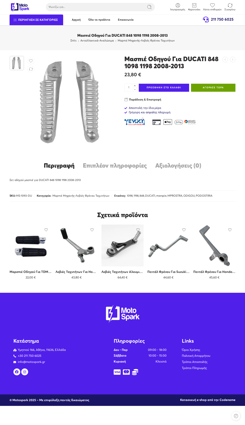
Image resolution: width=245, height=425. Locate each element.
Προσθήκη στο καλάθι (164, 88)
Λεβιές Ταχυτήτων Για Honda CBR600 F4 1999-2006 (77, 272)
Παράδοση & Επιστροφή (144, 99)
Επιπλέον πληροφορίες (115, 166)
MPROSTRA (174, 196)
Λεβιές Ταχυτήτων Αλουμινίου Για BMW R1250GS (122, 272)
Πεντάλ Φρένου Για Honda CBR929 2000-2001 (214, 272)
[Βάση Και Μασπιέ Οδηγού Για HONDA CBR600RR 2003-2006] (225, 59)
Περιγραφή (59, 166)
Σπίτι (73, 40)
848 (142, 196)
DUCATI (150, 196)
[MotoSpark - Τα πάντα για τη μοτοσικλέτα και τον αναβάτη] (20, 7)
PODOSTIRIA (204, 196)
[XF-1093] (17, 63)
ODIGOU (189, 196)
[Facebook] (16, 371)
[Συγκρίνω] (31, 69)
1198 (136, 196)
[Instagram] (24, 371)
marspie (161, 196)
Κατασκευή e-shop (193, 399)
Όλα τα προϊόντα (99, 20)
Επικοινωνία (126, 20)
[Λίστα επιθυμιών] (31, 61)
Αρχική (76, 20)
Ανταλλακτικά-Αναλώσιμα (97, 40)
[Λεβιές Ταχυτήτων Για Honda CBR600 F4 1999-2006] (77, 246)
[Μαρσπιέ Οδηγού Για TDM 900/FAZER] (31, 246)
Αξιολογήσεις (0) (178, 166)
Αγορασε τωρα (213, 88)
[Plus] (135, 86)
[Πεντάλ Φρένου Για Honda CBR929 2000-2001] (214, 246)
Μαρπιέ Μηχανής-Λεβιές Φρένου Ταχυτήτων (146, 40)
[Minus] (135, 90)
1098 (130, 196)
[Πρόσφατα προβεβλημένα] (236, 416)
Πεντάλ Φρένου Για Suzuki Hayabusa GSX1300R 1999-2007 (168, 272)
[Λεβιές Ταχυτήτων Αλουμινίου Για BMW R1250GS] (122, 246)
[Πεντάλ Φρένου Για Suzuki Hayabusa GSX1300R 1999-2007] (168, 246)
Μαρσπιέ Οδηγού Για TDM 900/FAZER (31, 272)
